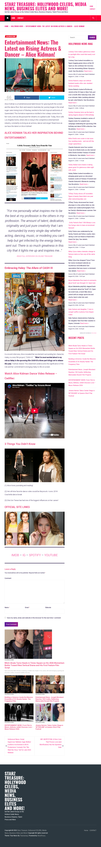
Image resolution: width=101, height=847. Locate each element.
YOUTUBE (51, 555)
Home (91, 6)
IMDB (15, 555)
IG (24, 555)
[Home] (8, 18)
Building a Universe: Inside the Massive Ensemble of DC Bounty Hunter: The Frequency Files (19, 699)
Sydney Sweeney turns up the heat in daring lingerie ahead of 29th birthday (81, 113)
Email (27, 607)
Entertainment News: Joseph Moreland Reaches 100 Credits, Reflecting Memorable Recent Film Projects (50, 699)
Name (7, 607)
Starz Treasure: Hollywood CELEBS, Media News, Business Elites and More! (45, 6)
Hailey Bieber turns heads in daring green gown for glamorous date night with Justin (81, 167)
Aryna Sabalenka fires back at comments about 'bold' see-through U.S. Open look (82, 281)
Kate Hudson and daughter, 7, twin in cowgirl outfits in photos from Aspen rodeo (81, 312)
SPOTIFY (35, 555)
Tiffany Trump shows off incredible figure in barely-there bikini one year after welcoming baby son (80, 196)
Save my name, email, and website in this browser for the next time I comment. (34, 618)
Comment (8, 578)
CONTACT (92, 9)
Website (48, 607)
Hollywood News (10, 36)
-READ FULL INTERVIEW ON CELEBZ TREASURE (34, 256)
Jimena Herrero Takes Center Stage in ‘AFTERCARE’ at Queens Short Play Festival (49, 727)
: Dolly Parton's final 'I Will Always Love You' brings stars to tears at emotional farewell (81, 225)
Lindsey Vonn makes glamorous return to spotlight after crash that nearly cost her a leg (81, 54)
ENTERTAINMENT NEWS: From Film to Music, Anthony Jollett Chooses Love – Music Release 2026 (19, 727)
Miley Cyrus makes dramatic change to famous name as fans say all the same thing (81, 254)
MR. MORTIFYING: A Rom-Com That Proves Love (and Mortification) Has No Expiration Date (50, 743)
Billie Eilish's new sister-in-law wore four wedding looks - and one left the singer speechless (81, 141)
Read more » (88, 71)
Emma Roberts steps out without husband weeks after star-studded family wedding (80, 83)
